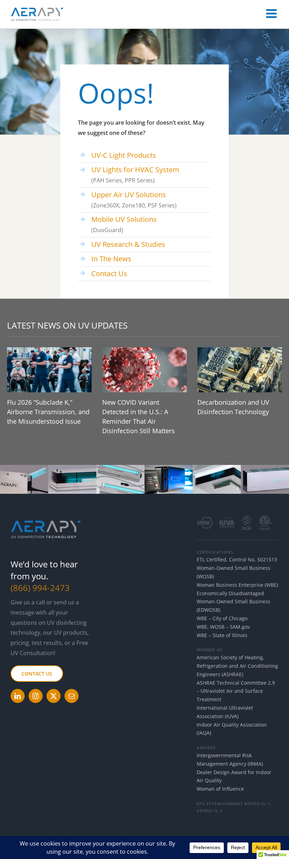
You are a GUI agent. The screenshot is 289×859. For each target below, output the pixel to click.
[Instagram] (36, 696)
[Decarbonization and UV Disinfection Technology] (239, 370)
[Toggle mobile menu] (272, 13)
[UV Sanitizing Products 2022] (144, 468)
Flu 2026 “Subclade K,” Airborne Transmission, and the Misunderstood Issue (48, 411)
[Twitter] (54, 696)
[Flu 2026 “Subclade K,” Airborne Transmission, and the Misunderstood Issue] (49, 370)
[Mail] (71, 696)
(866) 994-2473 (40, 587)
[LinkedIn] (18, 696)
